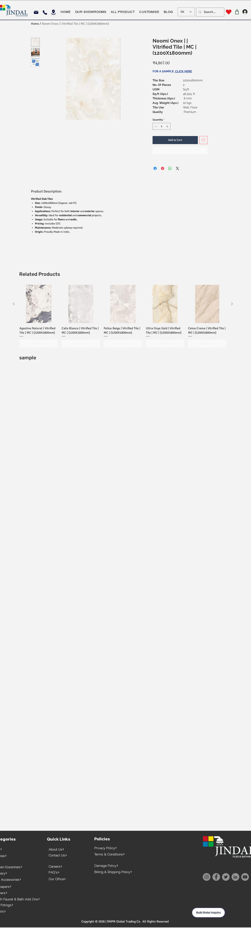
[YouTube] (245, 877)
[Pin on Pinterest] (162, 168)
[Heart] (228, 12)
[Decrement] (155, 126)
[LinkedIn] (235, 877)
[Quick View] (38, 304)
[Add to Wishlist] (203, 140)
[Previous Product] (13, 303)
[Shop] (237, 12)
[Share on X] (177, 168)
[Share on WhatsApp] (170, 168)
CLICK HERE (183, 71)
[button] (91, 12)
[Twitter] (226, 877)
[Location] (53, 12)
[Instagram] (206, 877)
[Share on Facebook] (155, 168)
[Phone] (45, 12)
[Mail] (36, 12)
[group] (122, 316)
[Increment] (167, 126)
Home (35, 24)
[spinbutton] (161, 126)
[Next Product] (232, 303)
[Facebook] (216, 877)
